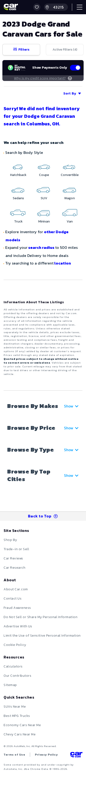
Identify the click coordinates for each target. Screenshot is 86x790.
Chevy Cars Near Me (20, 734)
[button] (36, 7)
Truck (18, 221)
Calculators (13, 666)
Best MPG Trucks (17, 715)
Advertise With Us (18, 626)
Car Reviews (13, 558)
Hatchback (18, 174)
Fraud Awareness (17, 607)
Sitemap (10, 684)
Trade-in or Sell (16, 549)
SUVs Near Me (15, 706)
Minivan (44, 221)
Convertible (70, 174)
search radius (41, 247)
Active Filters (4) (65, 49)
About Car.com (16, 589)
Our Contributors (17, 675)
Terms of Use (14, 754)
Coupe (44, 174)
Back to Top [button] (40, 516)
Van (70, 221)
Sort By (69, 93)
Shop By (10, 539)
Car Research (14, 567)
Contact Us (13, 598)
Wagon (69, 198)
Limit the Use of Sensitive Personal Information (42, 635)
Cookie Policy (15, 644)
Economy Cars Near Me (22, 725)
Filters (23, 49)
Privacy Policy (46, 754)
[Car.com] (11, 7)
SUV (44, 198)
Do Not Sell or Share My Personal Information (40, 617)
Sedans (18, 198)
